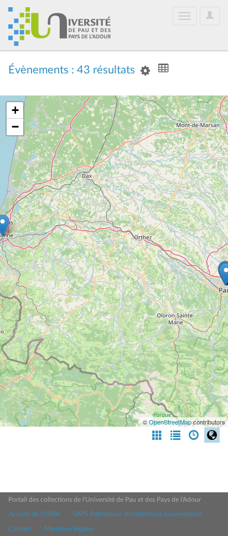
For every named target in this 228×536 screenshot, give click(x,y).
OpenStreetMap (170, 421)
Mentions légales (68, 529)
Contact (20, 529)
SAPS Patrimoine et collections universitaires (137, 514)
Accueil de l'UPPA (34, 514)
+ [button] (15, 110)
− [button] (15, 127)
